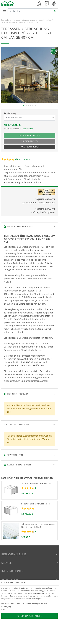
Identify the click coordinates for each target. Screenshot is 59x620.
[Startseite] (7, 3)
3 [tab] (28, 105)
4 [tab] (30, 105)
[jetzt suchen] (55, 11)
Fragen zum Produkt (29, 147)
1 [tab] (23, 105)
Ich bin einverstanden (29, 615)
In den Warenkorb (31, 135)
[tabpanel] (29, 75)
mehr (3, 609)
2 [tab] (26, 105)
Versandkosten (26, 129)
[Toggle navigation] (4, 11)
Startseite (5, 20)
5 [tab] (32, 105)
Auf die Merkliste (29, 141)
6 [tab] (35, 105)
